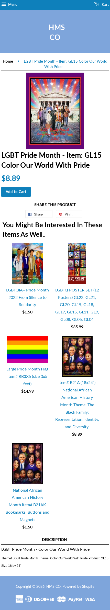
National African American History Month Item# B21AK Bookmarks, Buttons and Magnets (27, 505)
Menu (12, 5)
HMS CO (55, 32)
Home (8, 61)
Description (54, 540)
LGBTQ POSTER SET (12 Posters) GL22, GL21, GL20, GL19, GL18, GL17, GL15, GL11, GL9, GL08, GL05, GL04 (77, 305)
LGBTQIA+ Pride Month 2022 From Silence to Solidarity (27, 297)
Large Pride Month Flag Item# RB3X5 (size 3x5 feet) (27, 376)
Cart (105, 5)
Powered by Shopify (78, 587)
